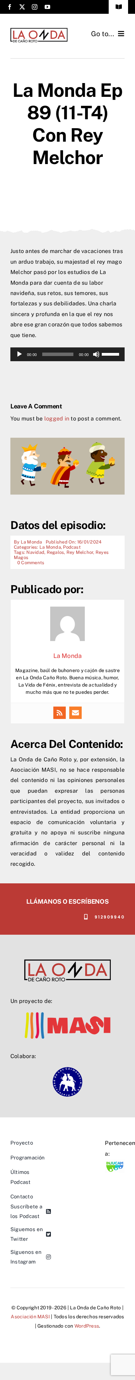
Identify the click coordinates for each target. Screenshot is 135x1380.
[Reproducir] (19, 354)
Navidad (35, 552)
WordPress (86, 1326)
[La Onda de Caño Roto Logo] (39, 30)
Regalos (55, 552)
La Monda (31, 542)
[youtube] (47, 7)
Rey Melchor (79, 552)
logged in (56, 418)
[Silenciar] (96, 354)
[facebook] (9, 7)
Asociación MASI (30, 1316)
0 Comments (30, 562)
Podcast (72, 547)
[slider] (111, 353)
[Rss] (59, 713)
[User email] (75, 713)
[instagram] (34, 7)
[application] (67, 354)
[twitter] (22, 7)
